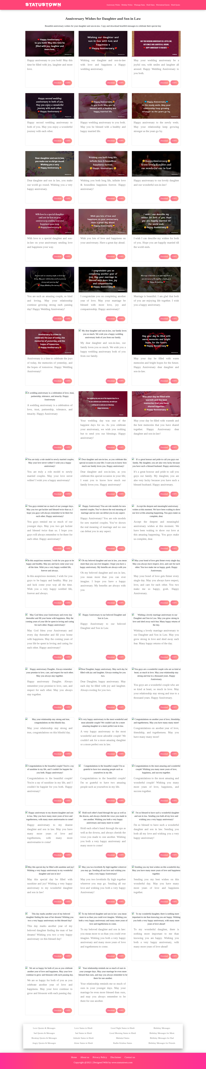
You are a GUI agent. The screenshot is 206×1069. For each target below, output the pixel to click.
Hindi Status (150, 5)
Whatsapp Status (139, 5)
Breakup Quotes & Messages (44, 1038)
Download (57, 83)
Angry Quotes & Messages (44, 1043)
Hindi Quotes (175, 5)
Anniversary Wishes (113, 5)
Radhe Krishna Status (122, 1043)
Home (74, 1057)
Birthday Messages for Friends (162, 1043)
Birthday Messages (162, 1028)
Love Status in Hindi (83, 1028)
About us (84, 1057)
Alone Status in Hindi (83, 1043)
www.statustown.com (122, 1062)
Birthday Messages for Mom (162, 1033)
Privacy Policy (100, 1057)
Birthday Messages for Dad (162, 1038)
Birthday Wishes (127, 5)
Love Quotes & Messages (44, 1028)
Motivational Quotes (163, 5)
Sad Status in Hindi (83, 1033)
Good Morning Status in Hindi (122, 1033)
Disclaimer (115, 1057)
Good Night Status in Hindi (123, 1028)
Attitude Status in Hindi (83, 1038)
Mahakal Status (122, 1038)
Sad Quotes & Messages (44, 1033)
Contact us (130, 1057)
